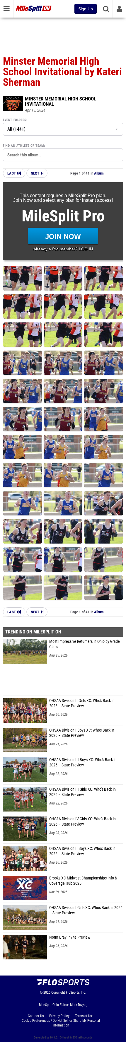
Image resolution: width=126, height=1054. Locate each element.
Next (35, 173)
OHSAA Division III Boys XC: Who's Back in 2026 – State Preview (83, 762)
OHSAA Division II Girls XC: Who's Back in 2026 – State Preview (82, 703)
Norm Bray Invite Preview (69, 937)
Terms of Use (84, 1016)
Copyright (58, 992)
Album (99, 173)
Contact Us (36, 1016)
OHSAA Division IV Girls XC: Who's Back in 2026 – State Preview (82, 821)
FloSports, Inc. (76, 992)
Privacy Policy (59, 1016)
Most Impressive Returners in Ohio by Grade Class (84, 644)
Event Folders (14, 120)
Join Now (63, 236)
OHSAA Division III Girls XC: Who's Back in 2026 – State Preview (82, 792)
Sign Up (85, 8)
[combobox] (63, 154)
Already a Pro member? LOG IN (63, 249)
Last (12, 173)
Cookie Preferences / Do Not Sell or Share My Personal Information (61, 1023)
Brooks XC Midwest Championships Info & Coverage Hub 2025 (83, 881)
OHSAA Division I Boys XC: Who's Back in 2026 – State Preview (81, 733)
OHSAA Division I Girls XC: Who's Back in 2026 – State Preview (85, 910)
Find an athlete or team (23, 146)
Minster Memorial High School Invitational (60, 101)
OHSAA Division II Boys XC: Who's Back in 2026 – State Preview (82, 851)
